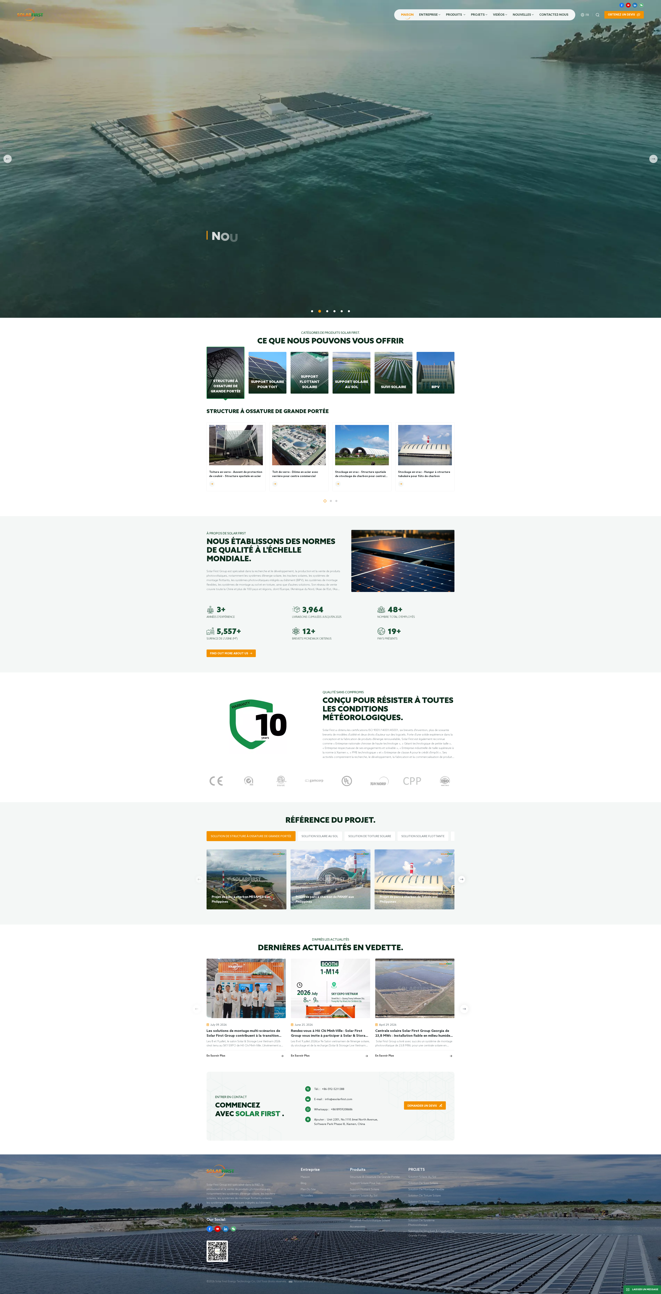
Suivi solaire (357, 1201)
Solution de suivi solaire (423, 1183)
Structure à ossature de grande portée (375, 1177)
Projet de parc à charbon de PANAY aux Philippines (325, 899)
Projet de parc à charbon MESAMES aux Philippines (241, 899)
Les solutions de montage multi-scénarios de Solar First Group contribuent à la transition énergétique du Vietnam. (243, 1033)
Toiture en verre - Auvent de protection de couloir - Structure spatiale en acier (235, 474)
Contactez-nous (553, 15)
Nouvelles (522, 15)
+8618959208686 (342, 1109)
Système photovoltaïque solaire (370, 1220)
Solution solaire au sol (422, 1177)
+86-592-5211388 (333, 1089)
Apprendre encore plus (228, 276)
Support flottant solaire (364, 1189)
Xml (345, 1281)
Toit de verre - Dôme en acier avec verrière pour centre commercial (295, 474)
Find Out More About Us (229, 653)
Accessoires (357, 1226)
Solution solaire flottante (423, 1201)
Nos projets (270, 276)
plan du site (308, 1189)
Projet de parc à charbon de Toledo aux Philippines (409, 899)
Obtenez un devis (621, 14)
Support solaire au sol (363, 1195)
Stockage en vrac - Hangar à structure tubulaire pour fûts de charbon (424, 474)
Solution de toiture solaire (424, 1195)
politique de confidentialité (367, 1281)
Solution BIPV (416, 1208)
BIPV (353, 1208)
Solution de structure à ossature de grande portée (431, 1233)
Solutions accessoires (422, 1214)
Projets (478, 15)
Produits (454, 15)
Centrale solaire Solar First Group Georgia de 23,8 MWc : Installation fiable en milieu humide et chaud (412, 1033)
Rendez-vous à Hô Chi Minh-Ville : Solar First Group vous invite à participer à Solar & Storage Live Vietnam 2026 (330, 1033)
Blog (303, 1183)
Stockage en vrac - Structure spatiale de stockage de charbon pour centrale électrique (361, 474)
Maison (407, 15)
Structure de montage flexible (368, 1214)
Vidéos (499, 15)
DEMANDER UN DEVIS (422, 1106)
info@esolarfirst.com (338, 1099)
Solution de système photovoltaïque (421, 1222)
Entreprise (428, 15)
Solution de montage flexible (426, 1189)
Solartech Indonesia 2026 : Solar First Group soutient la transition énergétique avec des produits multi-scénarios (496, 1033)
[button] (312, 311)
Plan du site (333, 1281)
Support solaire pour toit (365, 1183)
